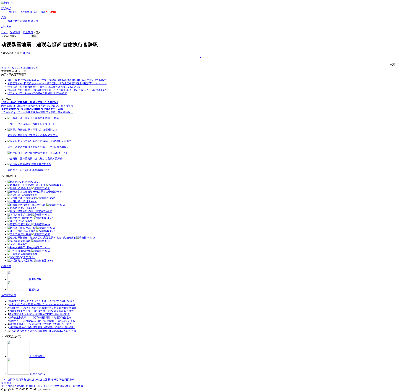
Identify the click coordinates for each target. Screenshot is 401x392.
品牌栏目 (6, 266)
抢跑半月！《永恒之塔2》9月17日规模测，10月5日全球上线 (42, 321)
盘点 (26, 11)
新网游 (22, 379)
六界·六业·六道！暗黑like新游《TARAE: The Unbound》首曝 (42, 304)
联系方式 (54, 386)
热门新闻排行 (8, 295)
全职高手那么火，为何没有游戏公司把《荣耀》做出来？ (40, 324)
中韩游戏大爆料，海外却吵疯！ (55, 112)
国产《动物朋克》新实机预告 (57, 105)
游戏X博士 (13, 21)
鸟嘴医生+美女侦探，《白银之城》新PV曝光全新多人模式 (41, 311)
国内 (15, 11)
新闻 (15, 379)
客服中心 (66, 386)
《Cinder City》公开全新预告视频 (19, 112)
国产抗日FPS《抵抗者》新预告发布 (21, 105)
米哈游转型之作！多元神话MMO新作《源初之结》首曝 (32, 109)
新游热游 (6, 8)
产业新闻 (28, 32)
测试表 (34, 11)
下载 (61, 379)
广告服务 (31, 386)
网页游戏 (69, 379)
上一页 (10, 68)
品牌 (3, 17)
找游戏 (30, 379)
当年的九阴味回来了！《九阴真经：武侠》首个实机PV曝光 (42, 301)
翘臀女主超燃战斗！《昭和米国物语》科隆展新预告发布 (40, 317)
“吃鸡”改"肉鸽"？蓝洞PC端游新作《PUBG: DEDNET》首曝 (43, 330)
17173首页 (7, 379)
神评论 (26, 53)
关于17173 (7, 386)
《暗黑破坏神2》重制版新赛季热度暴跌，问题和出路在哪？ (42, 327)
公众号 (34, 21)
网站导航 (78, 386)
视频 (50, 379)
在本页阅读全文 (29, 68)
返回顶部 (6, 383)
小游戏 (38, 379)
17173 (4, 32)
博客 (55, 379)
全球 (10, 11)
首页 (3, 68)
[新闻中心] (7, 2)
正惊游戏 (25, 21)
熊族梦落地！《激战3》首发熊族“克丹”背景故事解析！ (39, 314)
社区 (44, 379)
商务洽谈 (43, 386)
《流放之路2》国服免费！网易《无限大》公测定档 (29, 102)
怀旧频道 (51, 11)
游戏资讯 (15, 32)
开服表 (42, 11)
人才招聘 (19, 386)
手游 (21, 11)
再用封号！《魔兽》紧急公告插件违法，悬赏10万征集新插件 (42, 307)
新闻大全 (6, 26)
